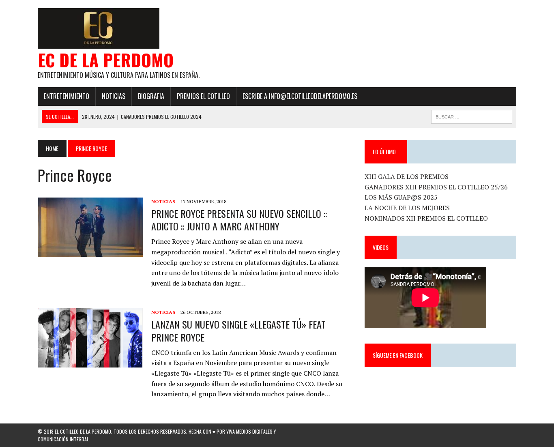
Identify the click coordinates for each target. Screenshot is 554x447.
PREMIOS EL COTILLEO (203, 96)
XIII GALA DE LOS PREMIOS (407, 176)
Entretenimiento (66, 96)
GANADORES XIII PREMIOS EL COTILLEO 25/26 (436, 187)
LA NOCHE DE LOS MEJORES (407, 207)
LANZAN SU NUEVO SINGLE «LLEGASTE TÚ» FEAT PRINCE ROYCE (238, 330)
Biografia (151, 96)
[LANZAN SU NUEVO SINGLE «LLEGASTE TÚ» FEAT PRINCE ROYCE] (90, 362)
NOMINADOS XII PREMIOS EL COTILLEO (426, 218)
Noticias (113, 96)
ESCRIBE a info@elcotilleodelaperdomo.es (300, 96)
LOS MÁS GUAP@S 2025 (401, 197)
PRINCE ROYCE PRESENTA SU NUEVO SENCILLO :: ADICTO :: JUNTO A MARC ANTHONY (239, 219)
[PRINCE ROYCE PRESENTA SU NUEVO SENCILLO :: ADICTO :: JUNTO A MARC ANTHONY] (90, 251)
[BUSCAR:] (471, 115)
